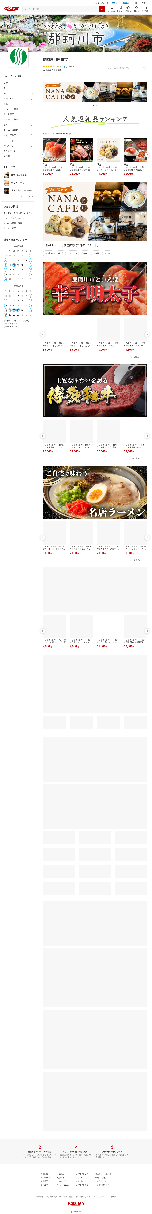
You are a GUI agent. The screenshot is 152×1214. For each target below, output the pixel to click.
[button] (141, 3)
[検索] (102, 9)
